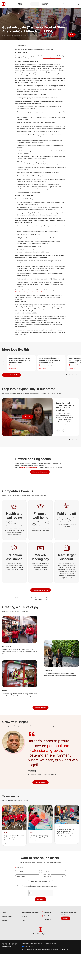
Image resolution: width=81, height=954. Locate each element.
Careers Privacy (25, 943)
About (10, 4)
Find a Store (47, 916)
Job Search (19, 14)
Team (5, 832)
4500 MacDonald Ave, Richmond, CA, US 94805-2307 (15, 35)
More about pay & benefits (40, 590)
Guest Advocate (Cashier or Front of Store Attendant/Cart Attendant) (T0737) (50, 360)
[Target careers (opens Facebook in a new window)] (6, 944)
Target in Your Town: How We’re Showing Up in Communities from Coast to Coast (14, 838)
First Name (20, 871)
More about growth (40, 782)
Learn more (12, 368)
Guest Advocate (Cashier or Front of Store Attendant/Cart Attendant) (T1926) (20, 360)
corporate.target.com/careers (28, 467)
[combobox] (53, 876)
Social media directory (7, 946)
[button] (77, 363)
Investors (63, 4)
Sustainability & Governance (45, 4)
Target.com (47, 912)
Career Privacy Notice (53, 885)
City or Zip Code (46, 874)
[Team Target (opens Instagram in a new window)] (9, 944)
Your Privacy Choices (28, 946)
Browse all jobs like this (12, 375)
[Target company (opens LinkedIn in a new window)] (13, 944)
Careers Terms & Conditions (36, 943)
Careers (33, 4)
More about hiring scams (39, 472)
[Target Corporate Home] (4, 4)
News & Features (20, 4)
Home (4, 14)
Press (72, 4)
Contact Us (47, 919)
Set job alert (40, 899)
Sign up (65, 918)
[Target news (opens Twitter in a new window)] (3, 944)
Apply (71, 35)
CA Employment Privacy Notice (49, 943)
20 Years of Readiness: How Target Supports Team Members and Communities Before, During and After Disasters (65, 834)
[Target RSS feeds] (16, 944)
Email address (21, 876)
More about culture (40, 708)
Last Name (46, 871)
